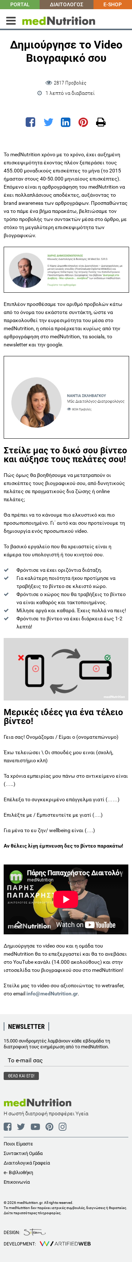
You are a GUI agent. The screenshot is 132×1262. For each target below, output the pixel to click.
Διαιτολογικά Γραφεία (27, 1163)
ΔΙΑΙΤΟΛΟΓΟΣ (66, 4)
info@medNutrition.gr (52, 994)
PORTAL (20, 4)
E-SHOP (112, 4)
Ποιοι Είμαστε (18, 1144)
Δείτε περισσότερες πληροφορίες (32, 1213)
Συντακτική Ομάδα (23, 1153)
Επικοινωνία (17, 1182)
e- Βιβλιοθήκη (18, 1172)
